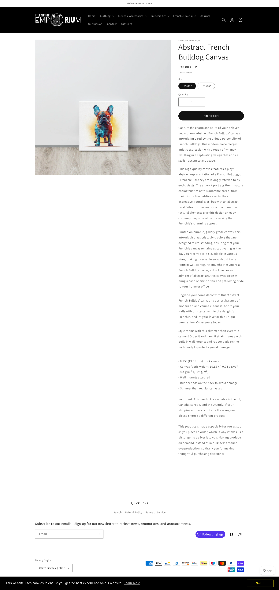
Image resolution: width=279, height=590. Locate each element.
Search (117, 512)
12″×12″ (187, 86)
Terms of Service (156, 512)
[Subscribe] (99, 534)
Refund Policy (133, 512)
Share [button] (186, 465)
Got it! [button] (260, 583)
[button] (107, 16)
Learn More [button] (132, 583)
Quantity (183, 94)
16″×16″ (206, 86)
